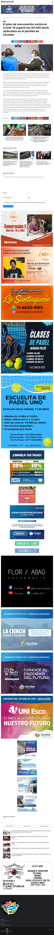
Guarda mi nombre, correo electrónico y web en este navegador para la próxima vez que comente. (24, 202)
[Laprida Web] (7, 2)
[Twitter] (49, 929)
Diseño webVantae (6, 931)
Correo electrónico (7, 197)
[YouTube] (50, 929)
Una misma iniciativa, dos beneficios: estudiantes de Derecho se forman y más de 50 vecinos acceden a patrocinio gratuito (31, 831)
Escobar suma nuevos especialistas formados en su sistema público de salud (43, 163)
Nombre (5, 192)
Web (29, 197)
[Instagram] (52, 929)
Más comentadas (44, 826)
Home (5, 17)
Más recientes (27, 826)
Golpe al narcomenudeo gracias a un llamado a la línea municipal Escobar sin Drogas (30, 843)
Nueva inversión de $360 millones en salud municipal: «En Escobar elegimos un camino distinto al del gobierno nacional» (26, 164)
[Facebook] (47, 929)
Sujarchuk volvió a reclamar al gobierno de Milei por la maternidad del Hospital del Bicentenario (10, 163)
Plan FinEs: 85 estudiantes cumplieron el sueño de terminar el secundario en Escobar (29, 837)
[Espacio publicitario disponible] (27, 9)
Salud (8, 17)
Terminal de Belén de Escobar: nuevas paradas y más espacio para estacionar (30, 848)
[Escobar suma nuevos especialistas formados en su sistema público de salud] (43, 155)
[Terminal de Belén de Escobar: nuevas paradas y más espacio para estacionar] (6, 850)
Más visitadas (10, 826)
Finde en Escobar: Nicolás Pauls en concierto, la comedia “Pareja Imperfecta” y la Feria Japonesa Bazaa (31, 854)
